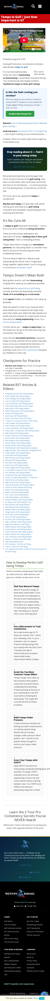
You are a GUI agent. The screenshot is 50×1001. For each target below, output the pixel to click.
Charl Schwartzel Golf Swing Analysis (19, 532)
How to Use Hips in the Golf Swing (18, 418)
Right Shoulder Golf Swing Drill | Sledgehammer (23, 450)
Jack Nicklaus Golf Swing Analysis (17, 440)
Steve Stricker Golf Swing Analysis (17, 426)
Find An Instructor (33, 935)
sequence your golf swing (29, 288)
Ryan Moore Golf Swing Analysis (17, 408)
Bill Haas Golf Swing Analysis (16, 460)
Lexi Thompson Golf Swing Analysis (18, 537)
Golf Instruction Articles (13, 928)
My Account (31, 954)
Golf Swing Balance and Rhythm (17, 497)
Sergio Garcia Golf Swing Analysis (17, 512)
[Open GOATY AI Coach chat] (44, 995)
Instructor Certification (35, 931)
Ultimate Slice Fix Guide (35, 971)
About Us (30, 957)
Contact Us (34, 993)
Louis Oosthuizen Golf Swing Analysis (19, 403)
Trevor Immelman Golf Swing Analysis (19, 428)
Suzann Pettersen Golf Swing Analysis (19, 435)
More (35, 998)
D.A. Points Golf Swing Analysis (16, 495)
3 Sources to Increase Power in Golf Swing (21, 421)
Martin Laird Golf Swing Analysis (17, 492)
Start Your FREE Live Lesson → (25, 167)
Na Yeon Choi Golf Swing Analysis (18, 519)
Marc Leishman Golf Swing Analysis (18, 522)
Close (42, 998)
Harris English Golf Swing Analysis (17, 468)
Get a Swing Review (11, 961)
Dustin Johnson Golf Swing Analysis (18, 529)
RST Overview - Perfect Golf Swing (18, 544)
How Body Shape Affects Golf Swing (18, 406)
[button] (40, 6)
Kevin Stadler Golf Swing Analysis (17, 396)
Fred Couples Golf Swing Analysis (17, 423)
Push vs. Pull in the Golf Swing (16, 546)
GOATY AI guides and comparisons (19, 984)
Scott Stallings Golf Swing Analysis (18, 398)
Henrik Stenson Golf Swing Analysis (18, 445)
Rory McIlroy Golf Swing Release (17, 504)
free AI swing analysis (12, 322)
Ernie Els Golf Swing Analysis (16, 517)
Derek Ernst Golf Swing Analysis (17, 480)
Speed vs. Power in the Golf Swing (18, 539)
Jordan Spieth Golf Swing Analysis (17, 453)
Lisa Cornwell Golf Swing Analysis (17, 401)
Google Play (26, 877)
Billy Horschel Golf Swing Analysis (17, 482)
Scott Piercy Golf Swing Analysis (17, 514)
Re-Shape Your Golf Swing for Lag (18, 502)
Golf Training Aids (33, 928)
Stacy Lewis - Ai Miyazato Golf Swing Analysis (22, 431)
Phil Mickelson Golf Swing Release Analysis (21, 448)
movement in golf (24, 267)
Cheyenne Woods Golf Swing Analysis (19, 394)
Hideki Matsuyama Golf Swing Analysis (19, 411)
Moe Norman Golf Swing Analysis (17, 458)
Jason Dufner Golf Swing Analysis (17, 438)
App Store (36, 872)
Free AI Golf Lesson (11, 942)
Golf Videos (8, 921)
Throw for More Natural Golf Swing (18, 487)
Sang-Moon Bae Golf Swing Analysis (19, 475)
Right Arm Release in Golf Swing (17, 524)
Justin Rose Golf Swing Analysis (17, 465)
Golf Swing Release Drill (14, 541)
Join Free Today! (33, 921)
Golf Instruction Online (12, 967)
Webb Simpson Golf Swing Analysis (18, 527)
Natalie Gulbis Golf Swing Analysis (18, 509)
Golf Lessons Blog (11, 938)
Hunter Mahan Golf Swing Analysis (18, 443)
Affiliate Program (10, 964)
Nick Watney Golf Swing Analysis (17, 507)
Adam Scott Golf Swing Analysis (17, 490)
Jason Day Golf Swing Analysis (16, 416)
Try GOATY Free (25, 865)
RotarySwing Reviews (35, 925)
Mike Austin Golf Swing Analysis (17, 433)
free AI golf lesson (30, 350)
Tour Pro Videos (10, 925)
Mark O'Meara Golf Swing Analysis (18, 534)
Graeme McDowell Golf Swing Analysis (19, 485)
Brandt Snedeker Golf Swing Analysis (19, 500)
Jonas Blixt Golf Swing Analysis (16, 455)
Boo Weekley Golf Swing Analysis (17, 472)
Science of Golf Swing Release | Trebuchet (21, 477)
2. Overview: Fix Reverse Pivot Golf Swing (20, 470)
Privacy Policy (32, 961)
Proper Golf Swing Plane (14, 413)
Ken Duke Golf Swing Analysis (16, 463)
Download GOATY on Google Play (32, 131)
